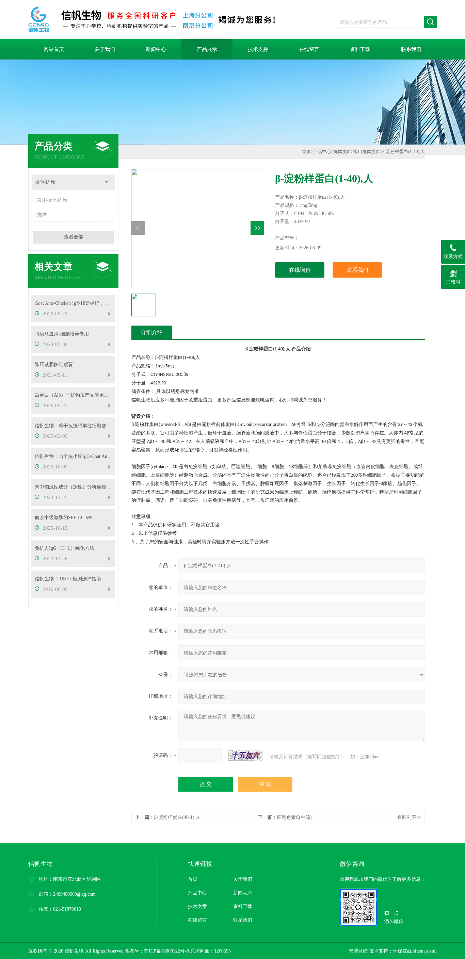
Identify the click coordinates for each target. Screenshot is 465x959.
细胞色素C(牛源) (294, 817)
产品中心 (322, 151)
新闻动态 (242, 892)
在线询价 (300, 270)
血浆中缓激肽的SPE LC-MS (64, 517)
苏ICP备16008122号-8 (166, 951)
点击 (106, 182)
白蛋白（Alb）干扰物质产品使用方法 (73, 395)
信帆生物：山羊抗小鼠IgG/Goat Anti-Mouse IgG (73, 456)
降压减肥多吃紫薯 (54, 364)
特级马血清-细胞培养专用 (62, 333)
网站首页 (54, 49)
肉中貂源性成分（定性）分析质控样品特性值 (73, 487)
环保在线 (402, 951)
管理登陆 (358, 951)
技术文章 (197, 906)
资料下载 (360, 49)
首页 (306, 151)
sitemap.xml (425, 951)
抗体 (42, 214)
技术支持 (258, 49)
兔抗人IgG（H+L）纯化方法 (64, 548)
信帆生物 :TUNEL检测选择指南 (68, 578)
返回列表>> (409, 817)
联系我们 (411, 49)
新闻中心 (156, 49)
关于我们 (105, 49)
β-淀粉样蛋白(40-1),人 (177, 817)
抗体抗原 (45, 182)
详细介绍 (152, 332)
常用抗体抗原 (52, 200)
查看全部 (73, 236)
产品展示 (207, 49)
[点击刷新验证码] (245, 755)
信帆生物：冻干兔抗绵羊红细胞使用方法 (73, 425)
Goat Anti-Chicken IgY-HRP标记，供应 (73, 303)
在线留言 (309, 49)
